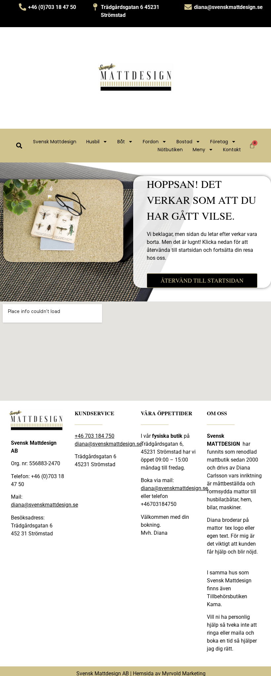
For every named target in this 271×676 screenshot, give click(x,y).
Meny (199, 149)
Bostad (184, 141)
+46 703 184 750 (94, 436)
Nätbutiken (170, 149)
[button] (19, 145)
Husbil (92, 141)
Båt (121, 141)
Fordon (151, 141)
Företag (219, 141)
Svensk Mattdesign (54, 141)
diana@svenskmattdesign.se (44, 505)
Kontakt (232, 149)
